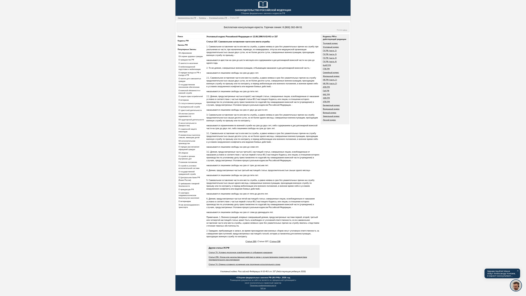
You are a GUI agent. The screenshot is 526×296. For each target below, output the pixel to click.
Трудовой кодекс (330, 43)
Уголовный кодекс (331, 47)
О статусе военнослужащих (190, 103)
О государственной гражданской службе (187, 173)
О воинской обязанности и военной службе (189, 91)
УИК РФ (326, 98)
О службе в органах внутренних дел (186, 157)
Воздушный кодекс (331, 109)
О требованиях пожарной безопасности (188, 185)
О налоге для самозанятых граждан (189, 80)
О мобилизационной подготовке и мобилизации (189, 68)
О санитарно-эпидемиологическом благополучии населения (188, 195)
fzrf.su (263, 288)
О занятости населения (188, 63)
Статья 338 (275, 241)
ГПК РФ (326, 69)
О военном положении (187, 162)
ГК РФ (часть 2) (330, 54)
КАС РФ (326, 94)
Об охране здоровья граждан (190, 56)
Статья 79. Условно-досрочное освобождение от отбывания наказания (240, 252)
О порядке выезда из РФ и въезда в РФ (189, 74)
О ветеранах (183, 100)
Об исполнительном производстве (186, 142)
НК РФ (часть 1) (330, 80)
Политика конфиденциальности (263, 285)
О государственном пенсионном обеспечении (188, 86)
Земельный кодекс (331, 116)
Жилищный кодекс (331, 76)
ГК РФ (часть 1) (330, 50)
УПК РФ (326, 102)
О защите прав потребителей (190, 96)
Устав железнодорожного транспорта (188, 206)
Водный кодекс (329, 113)
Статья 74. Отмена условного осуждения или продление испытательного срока (244, 264)
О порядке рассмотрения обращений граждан (188, 148)
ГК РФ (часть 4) (330, 61)
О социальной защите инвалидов (187, 130)
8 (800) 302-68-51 (292, 27)
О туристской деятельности (190, 110)
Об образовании (185, 53)
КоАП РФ (327, 65)
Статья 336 (250, 241)
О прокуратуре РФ (186, 189)
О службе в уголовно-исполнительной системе (188, 167)
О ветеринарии (184, 201)
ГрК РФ (326, 91)
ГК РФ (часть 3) (330, 58)
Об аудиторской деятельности (191, 120)
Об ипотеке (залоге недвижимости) (186, 115)
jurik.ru (345, 30)
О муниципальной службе (189, 107)
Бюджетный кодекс (331, 105)
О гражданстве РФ (186, 60)
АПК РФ (326, 87)
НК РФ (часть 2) (330, 83)
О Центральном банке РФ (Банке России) (189, 179)
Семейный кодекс (331, 72)
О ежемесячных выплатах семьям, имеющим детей (189, 136)
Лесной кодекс (329, 120)
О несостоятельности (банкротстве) (187, 124)
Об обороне (183, 153)
